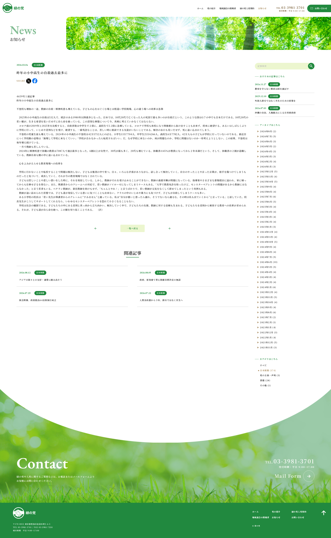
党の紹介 (211, 8)
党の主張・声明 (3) (270, 375)
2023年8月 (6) (268, 312)
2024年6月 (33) (268, 262)
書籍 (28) (265, 380)
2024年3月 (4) (268, 277)
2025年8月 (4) (268, 191)
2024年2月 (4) (268, 282)
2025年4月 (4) (268, 211)
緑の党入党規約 (247, 8)
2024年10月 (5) (268, 241)
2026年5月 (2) (268, 146)
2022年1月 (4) (268, 337)
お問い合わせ (298, 517)
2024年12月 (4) (268, 231)
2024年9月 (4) (268, 246)
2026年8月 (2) (268, 131)
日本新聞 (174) (268, 370)
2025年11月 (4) (268, 176)
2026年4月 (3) (268, 151)
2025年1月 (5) (268, 226)
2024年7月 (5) (268, 257)
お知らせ (262, 8)
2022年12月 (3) (268, 332)
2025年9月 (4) (268, 186)
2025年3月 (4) (268, 216)
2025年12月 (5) (268, 171)
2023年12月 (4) (268, 292)
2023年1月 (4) (268, 327)
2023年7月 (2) (268, 317)
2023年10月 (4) (268, 302)
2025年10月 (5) (268, 181)
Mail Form (289, 476)
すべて (263, 365)
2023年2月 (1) (268, 322)
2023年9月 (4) (268, 307)
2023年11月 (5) (268, 297)
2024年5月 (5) (268, 267)
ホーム (200, 8)
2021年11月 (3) (268, 347)
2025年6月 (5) (268, 201)
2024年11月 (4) (268, 236)
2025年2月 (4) (268, 221)
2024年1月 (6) (268, 287)
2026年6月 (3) (268, 141)
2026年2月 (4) (268, 161)
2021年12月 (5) (268, 342)
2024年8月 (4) (268, 251)
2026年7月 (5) (268, 136)
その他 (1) (265, 385)
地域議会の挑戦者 (227, 8)
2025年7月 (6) (268, 196)
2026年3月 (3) (268, 156)
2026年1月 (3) (268, 166)
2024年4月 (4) (268, 272)
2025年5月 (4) (268, 206)
